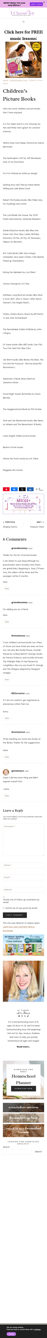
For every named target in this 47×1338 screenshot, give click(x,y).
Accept (11, 1334)
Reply (7, 589)
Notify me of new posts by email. (21, 908)
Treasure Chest (37, 524)
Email (7, 877)
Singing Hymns (10, 524)
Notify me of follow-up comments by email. (21, 900)
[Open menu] (23, 22)
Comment (9, 826)
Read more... (23, 1046)
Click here (14, 32)
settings (37, 1329)
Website (8, 889)
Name (7, 865)
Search (6, 1147)
